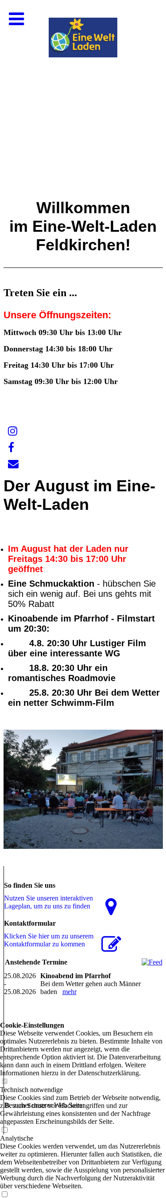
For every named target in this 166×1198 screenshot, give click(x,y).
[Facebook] (11, 447)
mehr (69, 991)
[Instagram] (12, 431)
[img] (83, 88)
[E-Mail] (13, 464)
